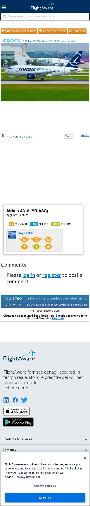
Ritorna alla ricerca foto (20, 31)
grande (19, 136)
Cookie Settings (45, 485)
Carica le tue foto (54, 31)
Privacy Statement (27, 477)
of (39, 224)
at (62, 224)
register (51, 275)
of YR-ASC (18, 224)
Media (8, 136)
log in (28, 275)
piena (29, 136)
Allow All (45, 497)
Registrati (58, 318)
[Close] (85, 458)
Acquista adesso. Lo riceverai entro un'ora (62, 304)
